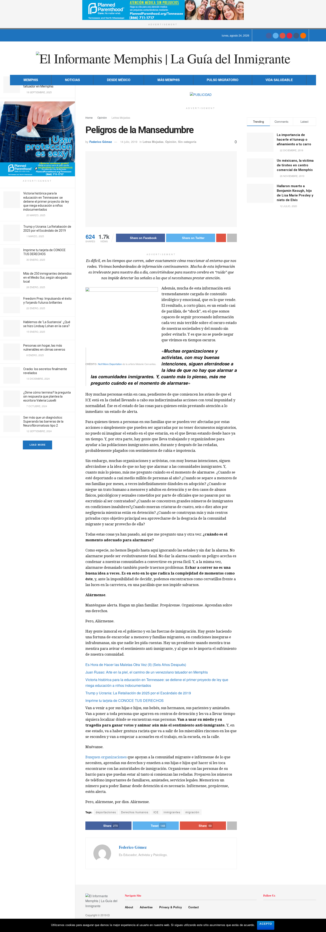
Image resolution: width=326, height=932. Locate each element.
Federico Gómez (100, 142)
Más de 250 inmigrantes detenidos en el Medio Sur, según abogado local (47, 277)
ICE (156, 812)
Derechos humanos (134, 812)
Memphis (31, 80)
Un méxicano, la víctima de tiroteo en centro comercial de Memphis (295, 165)
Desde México (118, 80)
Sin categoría (187, 142)
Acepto (265, 923)
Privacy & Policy (170, 907)
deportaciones (106, 812)
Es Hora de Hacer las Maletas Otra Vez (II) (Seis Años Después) (135, 664)
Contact (193, 907)
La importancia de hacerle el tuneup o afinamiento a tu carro (294, 139)
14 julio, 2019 (128, 142)
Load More (37, 444)
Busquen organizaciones (106, 757)
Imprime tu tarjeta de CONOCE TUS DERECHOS (124, 700)
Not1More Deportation (110, 364)
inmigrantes (172, 812)
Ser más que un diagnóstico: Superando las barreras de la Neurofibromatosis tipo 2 (43, 421)
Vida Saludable (279, 80)
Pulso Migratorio (222, 80)
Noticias (72, 80)
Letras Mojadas (121, 117)
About (129, 907)
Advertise (146, 907)
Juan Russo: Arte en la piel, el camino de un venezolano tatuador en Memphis (146, 672)
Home (89, 117)
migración (192, 812)
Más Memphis (168, 80)
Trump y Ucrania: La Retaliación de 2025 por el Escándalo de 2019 (138, 692)
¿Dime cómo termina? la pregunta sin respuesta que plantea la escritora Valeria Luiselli (47, 396)
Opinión (102, 117)
